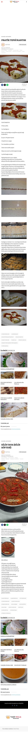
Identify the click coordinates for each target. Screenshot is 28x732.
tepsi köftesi (5, 610)
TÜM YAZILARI (22, 44)
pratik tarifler (22, 340)
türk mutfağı (14, 610)
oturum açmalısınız (15, 429)
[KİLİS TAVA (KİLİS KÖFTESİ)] (20, 391)
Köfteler (7, 458)
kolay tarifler (19, 337)
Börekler (10, 50)
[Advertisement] (14, 19)
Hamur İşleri (16, 50)
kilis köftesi (23, 604)
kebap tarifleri (5, 604)
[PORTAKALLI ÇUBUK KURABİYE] (7, 391)
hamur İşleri (15, 334)
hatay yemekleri (16, 601)
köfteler (21, 607)
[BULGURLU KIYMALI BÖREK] (7, 376)
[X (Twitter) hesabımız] (14, 705)
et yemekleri (23, 598)
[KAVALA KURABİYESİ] (14, 359)
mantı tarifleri (5, 340)
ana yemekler (5, 598)
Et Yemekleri (11, 457)
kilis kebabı (14, 604)
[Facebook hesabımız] (12, 705)
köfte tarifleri (12, 607)
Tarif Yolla (7, 44)
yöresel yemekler (6, 613)
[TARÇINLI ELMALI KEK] (14, 409)
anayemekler (14, 598)
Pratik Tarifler (8, 51)
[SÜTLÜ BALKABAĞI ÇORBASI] (14, 675)
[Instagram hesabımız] (16, 705)
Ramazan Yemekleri (17, 51)
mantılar (14, 340)
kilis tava (4, 607)
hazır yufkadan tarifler (8, 337)
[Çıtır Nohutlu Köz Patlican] (20, 376)
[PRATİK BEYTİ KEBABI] (20, 659)
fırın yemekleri (5, 334)
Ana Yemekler (4, 50)
